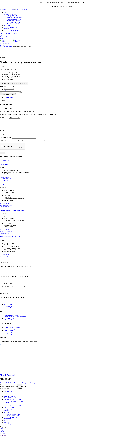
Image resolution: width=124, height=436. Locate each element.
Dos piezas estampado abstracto (12, 210)
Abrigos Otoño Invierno (14, 16)
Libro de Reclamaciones (9, 375)
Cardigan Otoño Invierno (14, 17)
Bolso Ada (4, 164)
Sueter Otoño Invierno (13, 22)
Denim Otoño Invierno (13, 20)
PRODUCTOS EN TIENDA (8, 33)
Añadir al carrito (5, 94)
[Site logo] (7, 9)
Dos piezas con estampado (9, 184)
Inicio (2, 46)
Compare (6, 422)
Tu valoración (4, 131)
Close (1, 428)
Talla (1, 89)
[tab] (64, 97)
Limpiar (6, 90)
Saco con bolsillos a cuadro (10, 237)
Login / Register (8, 424)
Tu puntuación (4, 117)
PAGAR (13, 94)
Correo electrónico (6, 137)
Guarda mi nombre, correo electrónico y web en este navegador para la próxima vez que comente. (30, 141)
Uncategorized (8, 46)
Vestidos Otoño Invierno (14, 24)
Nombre (3, 134)
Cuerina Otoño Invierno (14, 19)
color (1, 86)
